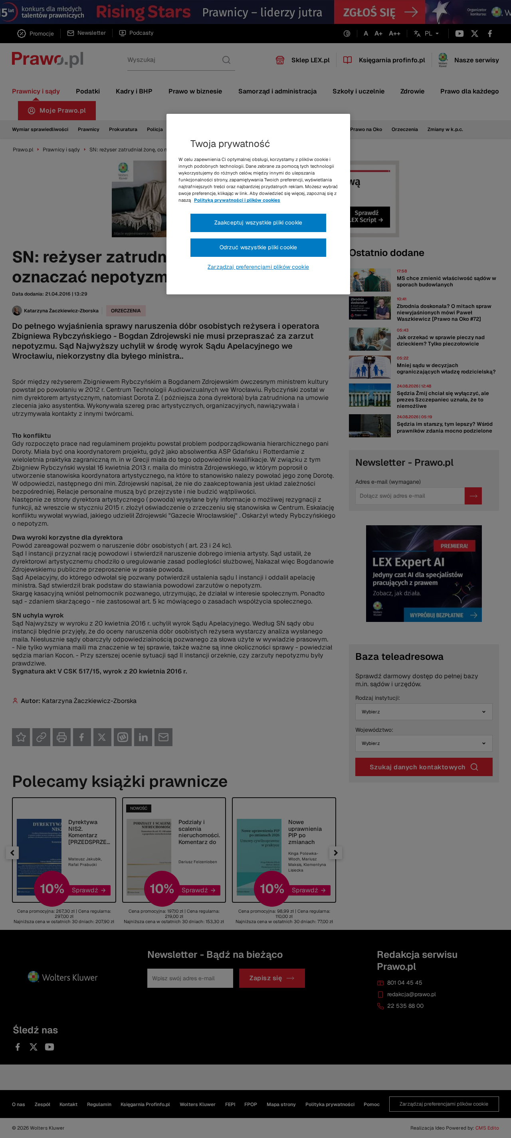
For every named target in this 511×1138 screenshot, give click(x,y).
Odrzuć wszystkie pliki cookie (258, 247)
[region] (258, 204)
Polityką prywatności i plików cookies (237, 200)
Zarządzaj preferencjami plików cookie (258, 266)
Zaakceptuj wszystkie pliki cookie (258, 222)
